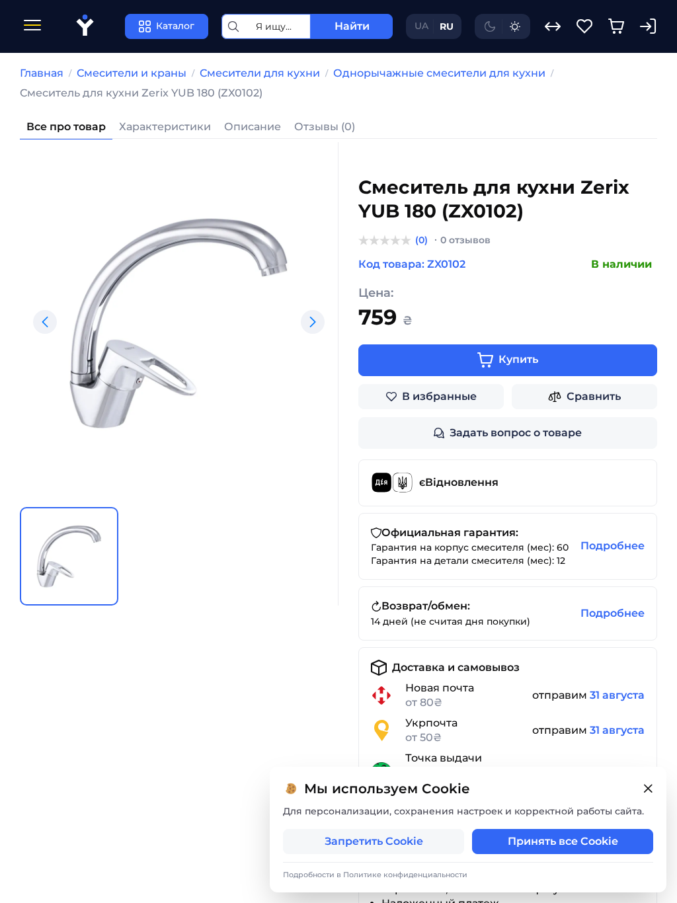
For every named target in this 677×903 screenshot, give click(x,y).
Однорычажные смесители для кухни (439, 73)
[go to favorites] (584, 26)
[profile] (647, 26)
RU (447, 26)
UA (421, 26)
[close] (648, 789)
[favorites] (584, 26)
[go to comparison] (552, 26)
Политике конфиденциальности (405, 874)
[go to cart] (616, 26)
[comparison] (552, 26)
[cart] (616, 26)
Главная (41, 73)
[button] (45, 322)
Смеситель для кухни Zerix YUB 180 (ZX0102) (141, 93)
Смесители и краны (131, 73)
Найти (352, 26)
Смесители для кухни (260, 73)
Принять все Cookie (563, 841)
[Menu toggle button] (32, 27)
